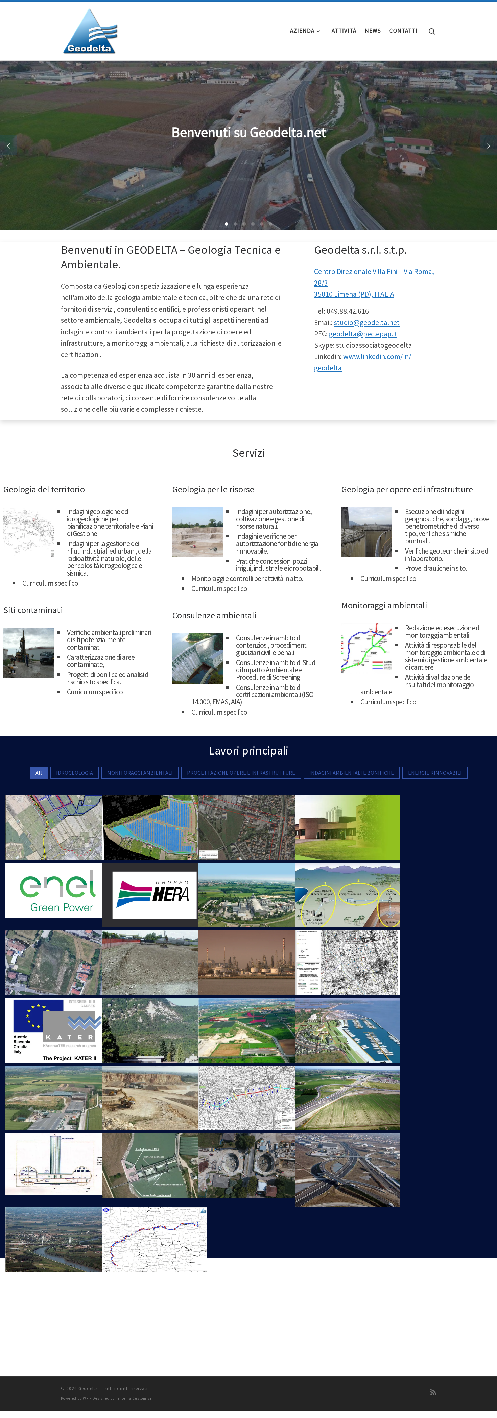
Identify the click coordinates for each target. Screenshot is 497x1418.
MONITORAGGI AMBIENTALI (140, 772)
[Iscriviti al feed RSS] (433, 1392)
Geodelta (88, 1388)
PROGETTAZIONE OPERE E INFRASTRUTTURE (241, 772)
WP (86, 1398)
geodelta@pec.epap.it (363, 333)
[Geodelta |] (89, 29)
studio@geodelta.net (367, 322)
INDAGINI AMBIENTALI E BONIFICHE (351, 772)
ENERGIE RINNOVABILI (435, 772)
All (39, 772)
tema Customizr (137, 1398)
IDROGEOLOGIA (74, 772)
